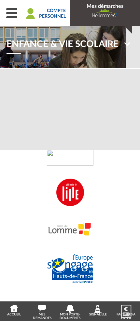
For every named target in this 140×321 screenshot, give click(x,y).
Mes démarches (105, 6)
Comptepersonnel (52, 13)
